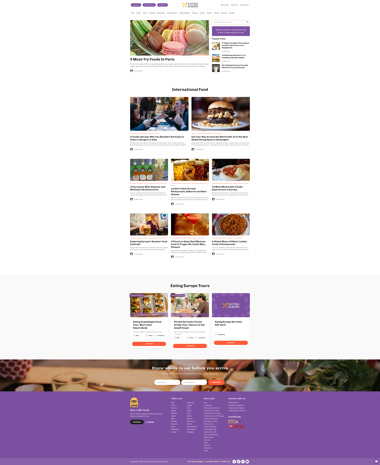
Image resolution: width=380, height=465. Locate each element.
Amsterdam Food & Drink (228, 183)
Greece (202, 13)
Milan (173, 419)
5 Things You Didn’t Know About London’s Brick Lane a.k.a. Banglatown (235, 45)
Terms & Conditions (211, 419)
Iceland (209, 13)
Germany (195, 13)
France (138, 13)
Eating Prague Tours (178, 238)
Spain (145, 13)
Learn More (149, 344)
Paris (189, 408)
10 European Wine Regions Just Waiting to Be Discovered (147, 188)
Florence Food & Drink (145, 183)
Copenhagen (191, 429)
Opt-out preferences (211, 435)
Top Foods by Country (211, 408)
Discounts (207, 440)
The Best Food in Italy (211, 411)
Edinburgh (190, 403)
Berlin (173, 427)
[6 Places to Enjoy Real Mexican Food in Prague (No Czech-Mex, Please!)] (190, 224)
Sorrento (174, 424)
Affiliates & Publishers (236, 405)
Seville (189, 424)
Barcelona (190, 421)
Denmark (224, 13)
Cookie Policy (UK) (210, 429)
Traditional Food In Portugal (214, 416)
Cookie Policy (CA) (210, 432)
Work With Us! (233, 403)
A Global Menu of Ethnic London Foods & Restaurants (229, 243)
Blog (205, 403)
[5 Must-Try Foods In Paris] (169, 38)
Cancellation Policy (210, 421)
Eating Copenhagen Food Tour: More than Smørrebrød (147, 324)
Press (206, 451)
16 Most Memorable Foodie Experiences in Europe (227, 188)
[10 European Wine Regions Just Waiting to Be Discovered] (149, 170)
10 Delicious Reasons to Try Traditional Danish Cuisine (234, 56)
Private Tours (149, 5)
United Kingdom (184, 13)
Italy (132, 13)
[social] (234, 461)
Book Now (137, 422)
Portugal (152, 13)
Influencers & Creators (236, 408)
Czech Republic (172, 13)
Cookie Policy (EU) (210, 427)
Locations (136, 5)
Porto (189, 413)
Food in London (196, 133)
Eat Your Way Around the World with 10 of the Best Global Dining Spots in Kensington (219, 138)
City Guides (208, 405)
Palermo (174, 413)
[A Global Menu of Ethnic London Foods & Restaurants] (231, 224)
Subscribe (216, 382)
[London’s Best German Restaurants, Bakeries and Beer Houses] (190, 170)
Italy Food (147, 133)
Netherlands (161, 13)
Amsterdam (216, 183)
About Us (234, 5)
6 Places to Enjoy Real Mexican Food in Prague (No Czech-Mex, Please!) (188, 244)
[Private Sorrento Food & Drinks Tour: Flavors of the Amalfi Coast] (190, 305)
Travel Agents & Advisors (237, 411)
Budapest (190, 432)
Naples (173, 411)
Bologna (174, 421)
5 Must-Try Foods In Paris (152, 59)
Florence (133, 183)
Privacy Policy (209, 424)
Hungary (232, 13)
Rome (173, 405)
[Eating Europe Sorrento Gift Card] (231, 305)
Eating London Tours (178, 183)
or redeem (150, 422)
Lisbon (189, 411)
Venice (173, 416)
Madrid (189, 419)
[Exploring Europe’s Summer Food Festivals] (149, 224)
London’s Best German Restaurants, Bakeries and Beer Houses (189, 191)
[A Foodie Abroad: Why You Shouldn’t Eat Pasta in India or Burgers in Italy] (159, 114)
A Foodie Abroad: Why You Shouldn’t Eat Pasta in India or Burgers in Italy (157, 138)
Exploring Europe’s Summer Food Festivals (148, 243)
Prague (202, 238)
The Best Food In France (212, 413)
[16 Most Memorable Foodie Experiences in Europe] (231, 170)
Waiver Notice (209, 437)
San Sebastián (192, 427)
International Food (137, 133)
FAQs (205, 443)
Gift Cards (225, 5)
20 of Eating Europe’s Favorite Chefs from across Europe (235, 66)
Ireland (216, 13)
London (219, 133)
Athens (189, 416)
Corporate (162, 5)
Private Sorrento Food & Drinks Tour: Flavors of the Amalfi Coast (189, 324)
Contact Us (244, 5)
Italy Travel (156, 133)
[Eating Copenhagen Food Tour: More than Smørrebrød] (149, 305)
